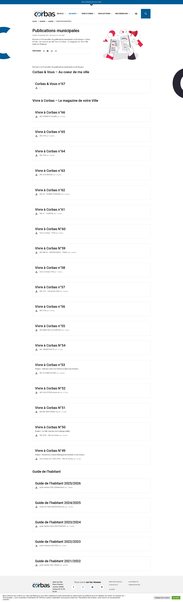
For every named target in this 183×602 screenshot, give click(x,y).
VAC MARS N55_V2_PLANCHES (54, 330)
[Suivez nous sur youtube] (92, 587)
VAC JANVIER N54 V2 (51, 349)
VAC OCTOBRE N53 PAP (52, 373)
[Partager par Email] (57, 51)
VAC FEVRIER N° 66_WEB (52, 116)
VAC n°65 (47, 136)
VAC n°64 (47, 155)
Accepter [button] (176, 597)
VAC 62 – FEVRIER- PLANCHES (54, 194)
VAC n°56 (47, 311)
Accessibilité (133, 582)
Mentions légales (115, 582)
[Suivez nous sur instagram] (83, 587)
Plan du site (113, 585)
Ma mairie (42, 21)
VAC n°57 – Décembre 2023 (53, 291)
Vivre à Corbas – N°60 (51, 233)
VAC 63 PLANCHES (50, 175)
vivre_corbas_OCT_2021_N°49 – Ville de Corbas (60, 459)
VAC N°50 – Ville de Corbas (53, 435)
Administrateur (134, 585)
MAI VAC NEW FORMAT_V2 (53, 412)
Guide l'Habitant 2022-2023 (52, 546)
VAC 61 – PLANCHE (50, 213)
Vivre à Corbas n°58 (50, 272)
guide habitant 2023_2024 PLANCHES (57, 526)
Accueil (34, 21)
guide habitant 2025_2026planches (56, 487)
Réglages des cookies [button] (162, 597)
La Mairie (50, 21)
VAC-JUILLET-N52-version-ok (53, 392)
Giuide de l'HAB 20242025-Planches (56, 507)
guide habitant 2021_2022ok (53, 565)
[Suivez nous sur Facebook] (73, 587)
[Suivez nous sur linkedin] (102, 587)
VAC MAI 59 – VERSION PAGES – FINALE (57, 252)
